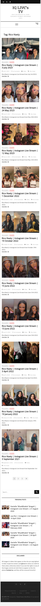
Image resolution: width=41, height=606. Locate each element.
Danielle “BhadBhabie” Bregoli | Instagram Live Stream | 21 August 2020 (24, 508)
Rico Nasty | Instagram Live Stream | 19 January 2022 (20, 412)
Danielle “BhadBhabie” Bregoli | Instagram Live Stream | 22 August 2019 (24, 544)
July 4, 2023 (6, 71)
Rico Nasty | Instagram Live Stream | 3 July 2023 (20, 66)
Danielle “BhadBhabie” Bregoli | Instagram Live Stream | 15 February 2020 (23, 525)
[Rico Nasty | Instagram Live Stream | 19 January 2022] (20, 395)
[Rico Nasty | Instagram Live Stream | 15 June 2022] (20, 267)
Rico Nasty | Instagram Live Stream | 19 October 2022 (20, 239)
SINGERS (11, 62)
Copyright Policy (23, 590)
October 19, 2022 (7, 244)
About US (14, 593)
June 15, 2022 (6, 289)
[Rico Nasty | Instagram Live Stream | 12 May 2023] (20, 134)
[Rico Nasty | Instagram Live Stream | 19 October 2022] (20, 222)
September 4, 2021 (8, 462)
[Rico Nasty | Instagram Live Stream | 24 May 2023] (20, 91)
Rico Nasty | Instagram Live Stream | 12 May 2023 (20, 152)
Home (20, 593)
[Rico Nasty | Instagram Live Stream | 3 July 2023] (20, 49)
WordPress (27, 597)
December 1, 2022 (8, 199)
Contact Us (33, 590)
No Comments (16, 71)
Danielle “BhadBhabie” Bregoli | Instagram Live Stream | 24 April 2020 (23, 535)
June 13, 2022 (6, 332)
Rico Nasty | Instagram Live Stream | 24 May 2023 (20, 109)
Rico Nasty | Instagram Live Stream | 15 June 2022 (20, 284)
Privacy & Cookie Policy (10, 590)
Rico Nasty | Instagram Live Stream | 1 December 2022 (20, 194)
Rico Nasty (5, 62)
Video (24, 71)
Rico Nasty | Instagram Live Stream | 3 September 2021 (20, 457)
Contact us (9, 570)
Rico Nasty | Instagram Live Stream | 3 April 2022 (20, 370)
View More (7, 76)
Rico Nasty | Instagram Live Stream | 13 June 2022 (20, 327)
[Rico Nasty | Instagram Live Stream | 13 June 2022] (20, 309)
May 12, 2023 (6, 157)
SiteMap (27, 592)
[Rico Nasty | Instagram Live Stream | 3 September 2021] (20, 440)
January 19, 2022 (7, 417)
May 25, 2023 (6, 114)
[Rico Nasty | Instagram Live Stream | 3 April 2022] (20, 352)
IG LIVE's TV (20, 10)
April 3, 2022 (6, 375)
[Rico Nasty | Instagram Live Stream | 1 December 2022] (20, 177)
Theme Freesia (20, 597)
